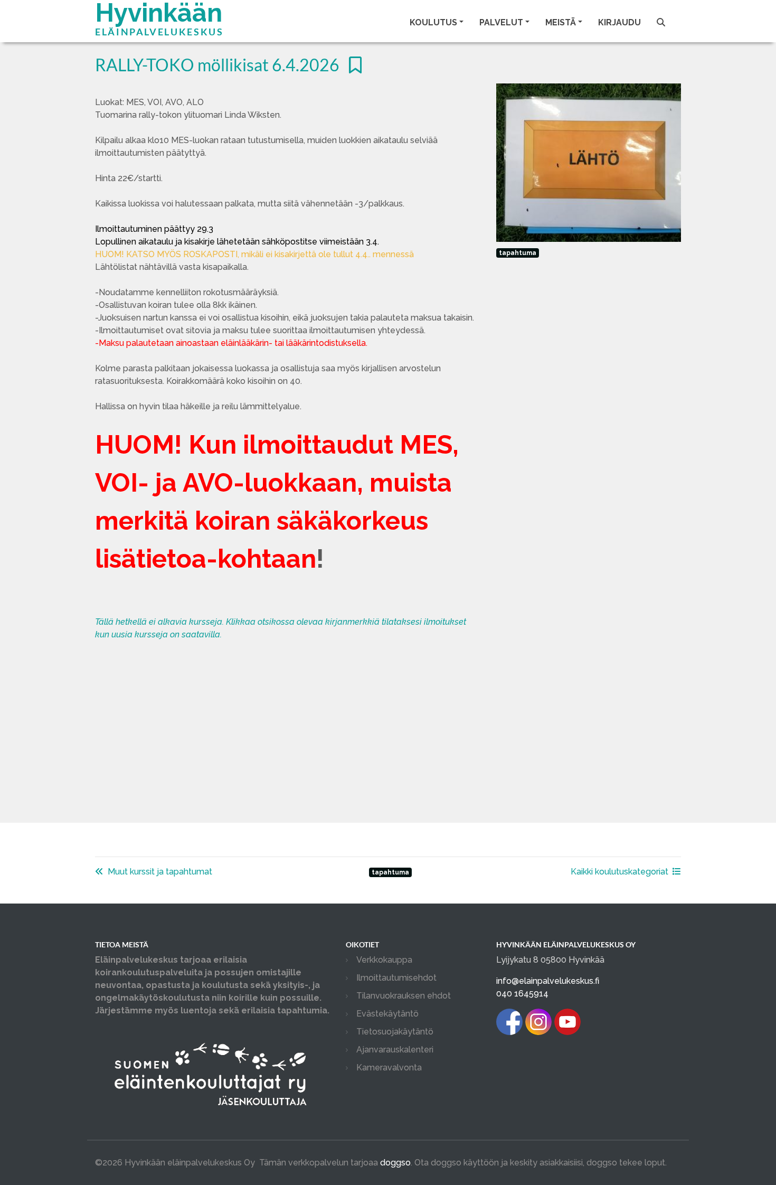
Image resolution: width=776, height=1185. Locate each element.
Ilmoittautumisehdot (396, 978)
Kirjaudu (619, 22)
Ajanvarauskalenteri (394, 1050)
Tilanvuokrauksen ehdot (403, 996)
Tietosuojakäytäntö (394, 1032)
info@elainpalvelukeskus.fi (547, 981)
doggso (395, 1163)
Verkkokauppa (384, 960)
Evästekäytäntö (387, 1014)
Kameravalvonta (389, 1067)
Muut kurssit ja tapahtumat (160, 872)
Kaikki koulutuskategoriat (619, 872)
